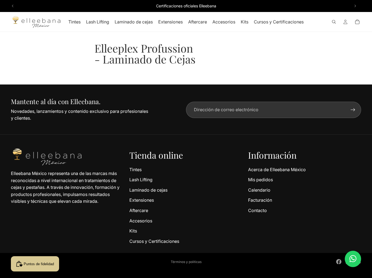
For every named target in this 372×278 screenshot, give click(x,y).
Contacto (257, 210)
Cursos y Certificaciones (154, 241)
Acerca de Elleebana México (277, 169)
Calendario (259, 189)
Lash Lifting (141, 179)
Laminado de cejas (148, 189)
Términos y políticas (186, 262)
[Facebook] (339, 261)
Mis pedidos (260, 179)
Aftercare (138, 210)
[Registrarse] (353, 110)
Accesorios (140, 220)
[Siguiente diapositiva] (355, 6)
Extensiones (141, 200)
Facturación (260, 200)
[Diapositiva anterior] (13, 6)
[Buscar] (334, 22)
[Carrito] (357, 22)
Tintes (135, 169)
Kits (133, 231)
